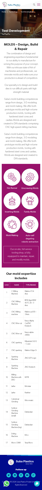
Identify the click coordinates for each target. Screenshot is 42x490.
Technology (13, 12)
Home (4, 12)
